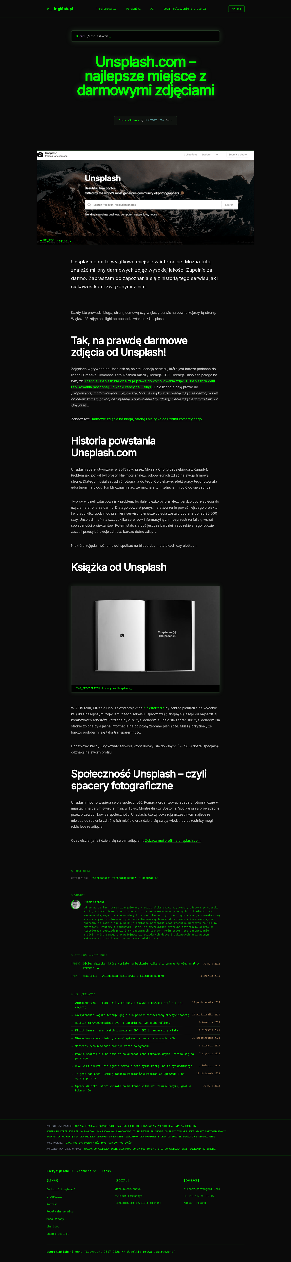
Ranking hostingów (119, 1142)
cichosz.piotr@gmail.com (202, 1189)
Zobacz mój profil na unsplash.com (173, 841)
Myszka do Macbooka (96, 1149)
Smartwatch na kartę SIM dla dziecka (71, 1136)
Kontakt (52, 1204)
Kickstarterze (154, 708)
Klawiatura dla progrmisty (142, 1136)
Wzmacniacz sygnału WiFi (199, 1136)
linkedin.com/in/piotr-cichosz (138, 1202)
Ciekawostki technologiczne (113, 877)
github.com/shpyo (128, 1189)
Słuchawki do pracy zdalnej (169, 1131)
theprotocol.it (58, 1233)
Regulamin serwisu (60, 1211)
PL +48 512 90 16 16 (199, 1195)
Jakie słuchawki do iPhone (128, 1149)
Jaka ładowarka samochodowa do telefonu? (122, 1131)
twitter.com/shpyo (128, 1195)
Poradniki (133, 8)
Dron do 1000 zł (171, 1136)
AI (152, 8)
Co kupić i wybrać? (61, 1189)
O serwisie (54, 1196)
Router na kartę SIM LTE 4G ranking (70, 1131)
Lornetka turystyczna (142, 1126)
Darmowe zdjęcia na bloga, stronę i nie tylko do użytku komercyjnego (146, 419)
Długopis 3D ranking (110, 1136)
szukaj (236, 8)
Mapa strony (55, 1219)
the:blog (53, 1226)
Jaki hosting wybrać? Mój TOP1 (86, 1142)
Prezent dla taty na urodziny (176, 1126)
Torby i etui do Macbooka (163, 1149)
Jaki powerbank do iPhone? (199, 1149)
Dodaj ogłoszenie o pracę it (185, 8)
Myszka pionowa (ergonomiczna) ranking (100, 1126)
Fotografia (149, 877)
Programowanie (106, 8)
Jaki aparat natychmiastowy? (207, 1131)
